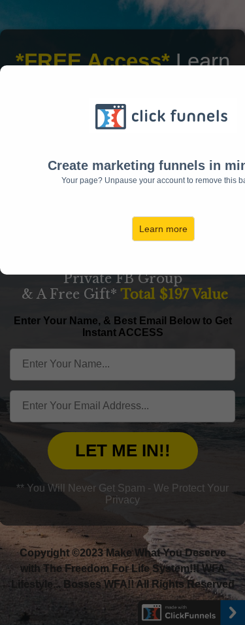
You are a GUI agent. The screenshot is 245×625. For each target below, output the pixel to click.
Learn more (163, 229)
